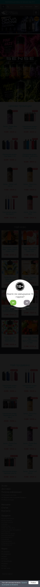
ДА (13, 303)
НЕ (27, 303)
